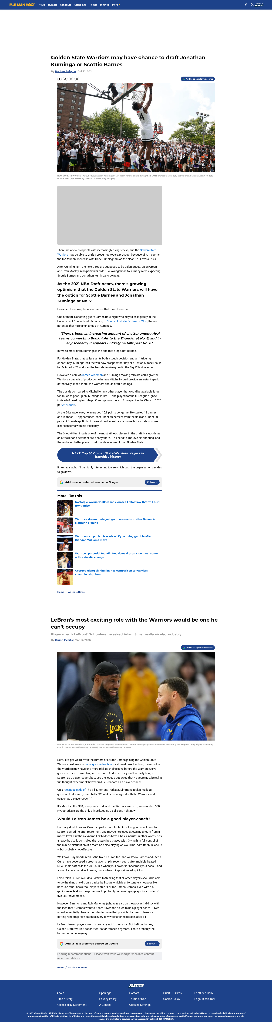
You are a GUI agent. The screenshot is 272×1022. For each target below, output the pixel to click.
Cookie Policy (171, 999)
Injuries (104, 4)
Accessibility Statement (72, 1004)
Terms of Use (137, 999)
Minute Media (40, 1013)
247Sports (68, 404)
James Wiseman (92, 375)
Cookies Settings (140, 1004)
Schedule (65, 4)
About (60, 993)
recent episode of (75, 789)
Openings (105, 993)
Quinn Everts (64, 640)
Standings (80, 4)
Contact (134, 993)
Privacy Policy (108, 999)
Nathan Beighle (65, 71)
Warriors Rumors (77, 967)
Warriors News (76, 592)
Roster (93, 4)
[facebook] (246, 4)
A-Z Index (105, 1004)
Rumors (52, 4)
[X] (252, 4)
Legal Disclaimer (204, 999)
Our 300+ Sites (172, 993)
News (42, 4)
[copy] (76, 79)
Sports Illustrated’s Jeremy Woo (127, 321)
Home (60, 592)
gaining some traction (98, 764)
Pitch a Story (65, 999)
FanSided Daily (203, 993)
